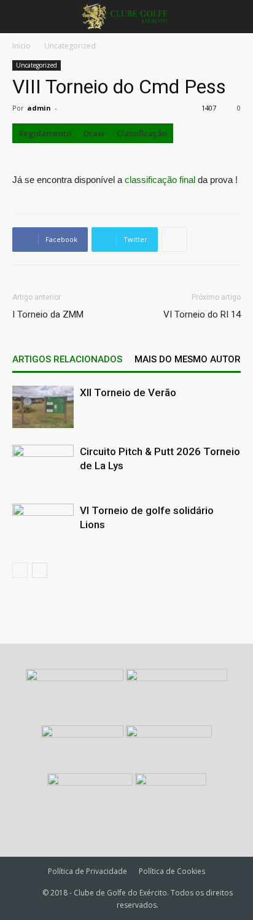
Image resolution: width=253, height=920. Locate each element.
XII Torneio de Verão (128, 392)
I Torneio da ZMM (48, 314)
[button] (236, 16)
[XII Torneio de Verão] (43, 407)
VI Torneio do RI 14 (202, 314)
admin (39, 107)
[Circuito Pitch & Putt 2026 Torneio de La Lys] (43, 466)
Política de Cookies (172, 871)
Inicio (21, 46)
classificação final (160, 179)
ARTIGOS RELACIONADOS (67, 359)
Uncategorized (70, 46)
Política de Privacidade (87, 871)
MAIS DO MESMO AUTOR (187, 359)
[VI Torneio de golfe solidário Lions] (43, 525)
